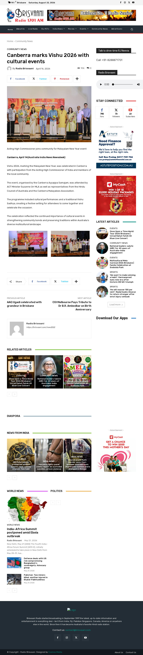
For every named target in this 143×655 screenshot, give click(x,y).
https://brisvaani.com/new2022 (40, 327)
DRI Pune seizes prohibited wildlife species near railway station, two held (21, 465)
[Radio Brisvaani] (10, 68)
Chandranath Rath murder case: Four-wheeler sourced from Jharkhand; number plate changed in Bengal (77, 464)
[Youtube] (133, 3)
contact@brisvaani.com (78, 630)
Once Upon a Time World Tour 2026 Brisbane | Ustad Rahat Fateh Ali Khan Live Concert (21, 382)
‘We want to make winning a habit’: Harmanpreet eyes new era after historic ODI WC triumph (123, 278)
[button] (132, 29)
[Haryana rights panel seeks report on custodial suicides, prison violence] (49, 455)
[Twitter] (129, 3)
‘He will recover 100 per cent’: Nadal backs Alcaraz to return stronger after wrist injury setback (123, 293)
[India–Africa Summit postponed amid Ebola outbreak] (27, 509)
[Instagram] (125, 3)
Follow (116, 109)
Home (10, 41)
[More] (77, 78)
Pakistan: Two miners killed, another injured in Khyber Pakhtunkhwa (36, 577)
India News (20, 459)
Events (20, 376)
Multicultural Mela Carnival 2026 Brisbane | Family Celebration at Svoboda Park (77, 382)
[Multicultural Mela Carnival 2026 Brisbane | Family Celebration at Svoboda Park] (77, 372)
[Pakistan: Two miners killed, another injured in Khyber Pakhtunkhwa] (14, 579)
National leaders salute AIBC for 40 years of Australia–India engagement (49, 382)
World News (13, 525)
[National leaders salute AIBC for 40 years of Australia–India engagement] (49, 372)
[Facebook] (121, 3)
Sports (114, 272)
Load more (115, 304)
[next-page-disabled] (58, 502)
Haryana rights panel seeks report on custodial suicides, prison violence (49, 466)
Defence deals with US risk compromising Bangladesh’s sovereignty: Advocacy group (35, 563)
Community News (24, 41)
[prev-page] (9, 394)
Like (102, 109)
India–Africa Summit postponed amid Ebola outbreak (22, 532)
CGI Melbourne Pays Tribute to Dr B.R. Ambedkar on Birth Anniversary (71, 306)
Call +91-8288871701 (109, 60)
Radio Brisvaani (25, 68)
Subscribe (130, 109)
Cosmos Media (55, 652)
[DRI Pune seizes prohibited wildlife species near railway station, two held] (21, 455)
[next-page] (15, 394)
